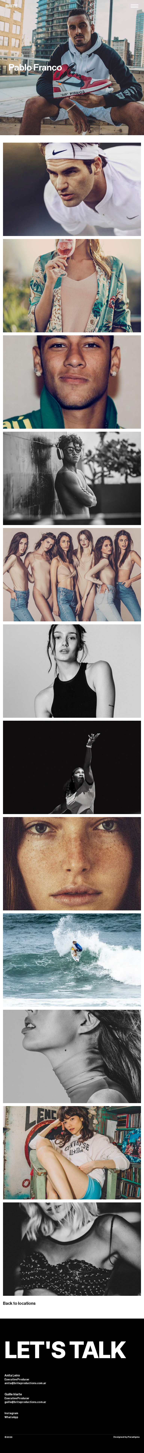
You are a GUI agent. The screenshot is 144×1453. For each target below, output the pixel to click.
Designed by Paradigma (126, 1437)
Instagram (11, 1413)
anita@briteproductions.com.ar (25, 1383)
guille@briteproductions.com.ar (25, 1402)
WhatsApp (11, 1417)
